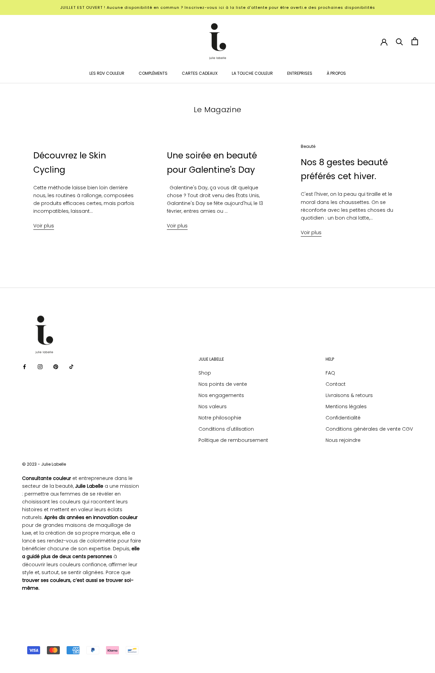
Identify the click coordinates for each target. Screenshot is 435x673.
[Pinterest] (55, 366)
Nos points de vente (222, 384)
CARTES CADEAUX (200, 73)
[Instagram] (40, 366)
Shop (204, 372)
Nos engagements (221, 395)
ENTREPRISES (299, 73)
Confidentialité (343, 417)
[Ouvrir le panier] (415, 41)
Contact (336, 384)
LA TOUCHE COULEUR (252, 73)
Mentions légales (346, 406)
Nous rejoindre (343, 440)
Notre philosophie (219, 417)
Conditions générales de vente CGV (369, 429)
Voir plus (43, 225)
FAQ (330, 372)
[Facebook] (24, 366)
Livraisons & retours (349, 395)
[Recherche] (399, 41)
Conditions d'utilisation (226, 429)
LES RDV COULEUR (106, 73)
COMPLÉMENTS (153, 73)
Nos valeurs (212, 406)
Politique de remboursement (233, 440)
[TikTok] (71, 366)
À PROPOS (336, 73)
